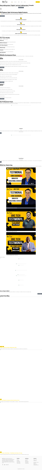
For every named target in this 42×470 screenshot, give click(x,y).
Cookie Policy (27, 463)
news (3, 346)
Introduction (26, 459)
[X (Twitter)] (4, 464)
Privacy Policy (18, 463)
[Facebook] (2, 464)
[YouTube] (8, 464)
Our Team (18, 460)
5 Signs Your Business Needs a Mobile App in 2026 (8, 347)
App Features (26, 461)
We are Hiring (18, 462)
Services (18, 459)
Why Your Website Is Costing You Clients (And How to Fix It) (9, 400)
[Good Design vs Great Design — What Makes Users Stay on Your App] (21, 427)
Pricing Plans (18, 461)
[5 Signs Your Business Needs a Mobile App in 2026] (21, 321)
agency (1, 346)
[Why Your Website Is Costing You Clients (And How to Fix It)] (21, 374)
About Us (26, 460)
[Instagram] (6, 464)
